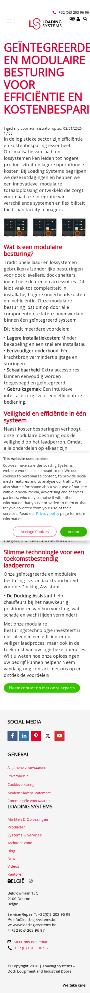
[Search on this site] (85, 18)
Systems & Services (25, 834)
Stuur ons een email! (31, 941)
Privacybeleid (18, 776)
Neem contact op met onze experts (42, 688)
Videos (13, 866)
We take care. (74, 985)
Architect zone (20, 842)
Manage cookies (34, 531)
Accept (74, 531)
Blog (11, 850)
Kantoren (16, 874)
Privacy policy (47, 513)
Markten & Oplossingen (28, 819)
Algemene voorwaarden (27, 767)
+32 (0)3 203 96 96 (73, 12)
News (13, 858)
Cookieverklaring (21, 784)
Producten (17, 826)
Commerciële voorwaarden (30, 800)
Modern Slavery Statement (29, 793)
